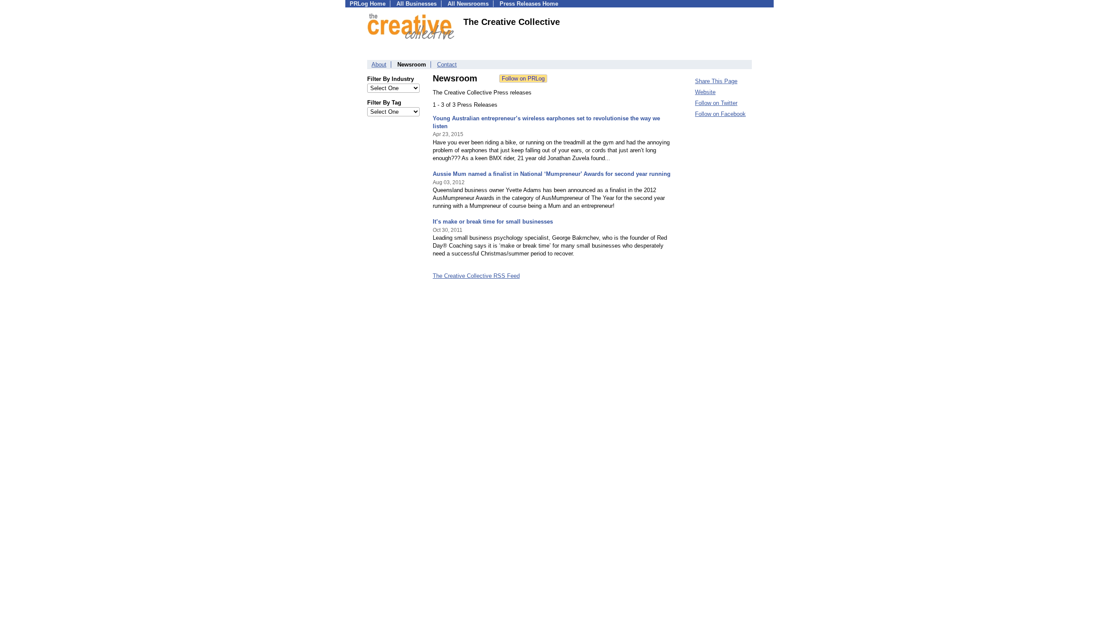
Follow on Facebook (720, 114)
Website (705, 92)
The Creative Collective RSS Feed (476, 276)
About (379, 64)
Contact (447, 64)
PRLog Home (368, 3)
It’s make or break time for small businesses (493, 221)
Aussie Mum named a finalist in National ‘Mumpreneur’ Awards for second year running (552, 174)
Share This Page (716, 81)
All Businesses (416, 3)
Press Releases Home (529, 3)
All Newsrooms (468, 3)
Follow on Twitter (716, 103)
